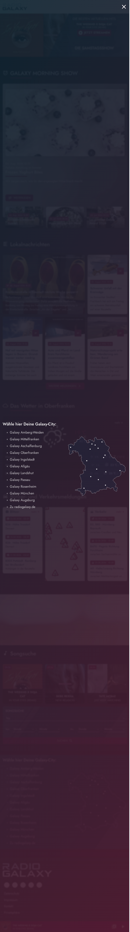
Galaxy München (22, 493)
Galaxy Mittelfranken (24, 439)
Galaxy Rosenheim (23, 486)
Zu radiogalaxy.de (22, 506)
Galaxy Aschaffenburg (26, 446)
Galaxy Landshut (22, 473)
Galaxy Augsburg (22, 500)
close (124, 6)
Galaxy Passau (20, 479)
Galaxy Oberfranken (24, 452)
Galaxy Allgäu (20, 466)
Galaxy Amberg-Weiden (27, 432)
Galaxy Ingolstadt (22, 459)
